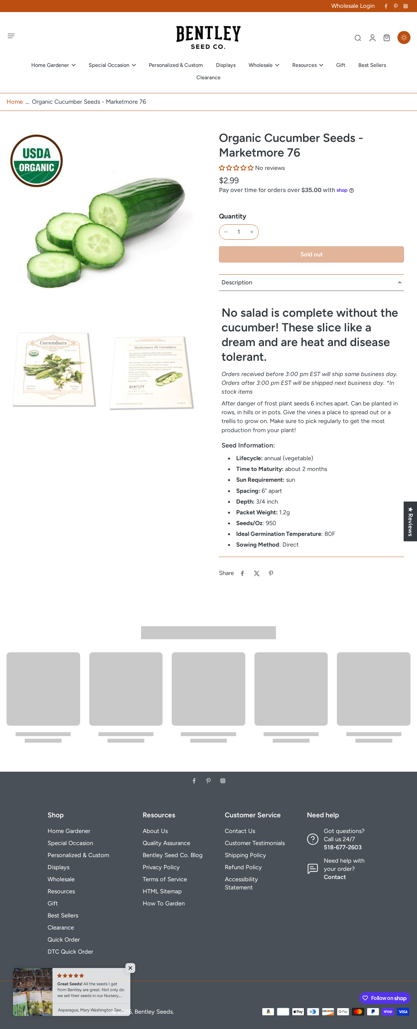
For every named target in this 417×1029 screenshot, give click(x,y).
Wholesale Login (353, 5)
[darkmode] (403, 37)
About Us (155, 831)
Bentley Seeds (154, 1011)
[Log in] (372, 37)
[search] (358, 37)
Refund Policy (243, 867)
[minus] (225, 232)
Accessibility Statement (241, 883)
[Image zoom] (102, 226)
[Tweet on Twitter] (257, 573)
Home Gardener (69, 831)
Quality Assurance (166, 843)
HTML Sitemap (162, 891)
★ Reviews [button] (410, 521)
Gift (53, 903)
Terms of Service (165, 879)
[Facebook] (386, 6)
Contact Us (240, 831)
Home (15, 101)
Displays (58, 867)
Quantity (232, 216)
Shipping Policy (245, 855)
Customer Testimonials (255, 843)
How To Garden (164, 903)
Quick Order (64, 939)
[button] (236, 168)
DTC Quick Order (70, 951)
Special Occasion (70, 843)
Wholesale (61, 879)
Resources (61, 891)
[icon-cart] (386, 37)
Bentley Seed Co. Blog (173, 855)
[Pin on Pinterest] (271, 573)
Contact (335, 877)
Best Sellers (63, 915)
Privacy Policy (161, 867)
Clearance (61, 927)
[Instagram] (405, 6)
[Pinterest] (396, 6)
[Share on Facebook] (242, 573)
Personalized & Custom (78, 855)
